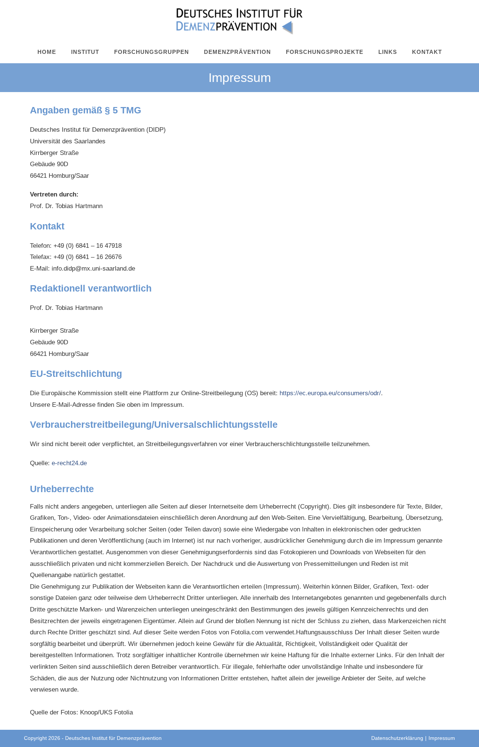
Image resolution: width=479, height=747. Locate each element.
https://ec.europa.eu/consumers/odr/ (330, 393)
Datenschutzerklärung (397, 738)
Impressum (441, 738)
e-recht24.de (69, 463)
